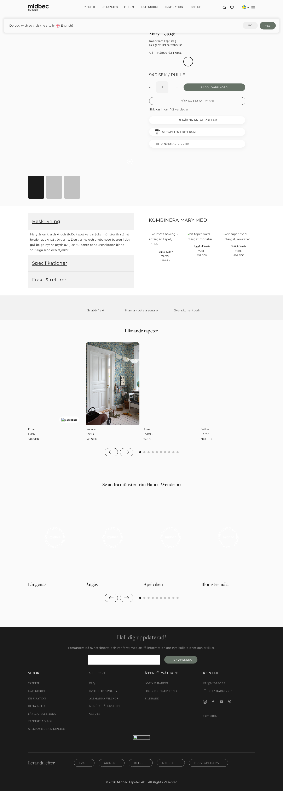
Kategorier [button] (150, 7)
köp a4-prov (197, 101)
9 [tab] (178, 452)
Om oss (94, 713)
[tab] (36, 187)
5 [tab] (161, 452)
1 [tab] (144, 452)
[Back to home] (38, 7)
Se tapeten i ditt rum (118, 7)
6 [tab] (165, 452)
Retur (139, 762)
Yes (267, 25)
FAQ (92, 683)
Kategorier (37, 691)
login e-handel (156, 683)
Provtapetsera (206, 762)
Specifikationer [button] (49, 263)
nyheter (169, 762)
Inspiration (174, 7)
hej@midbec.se (214, 683)
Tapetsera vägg (40, 721)
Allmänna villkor (103, 698)
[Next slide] (126, 452)
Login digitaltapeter (161, 691)
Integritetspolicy (103, 691)
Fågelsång (170, 41)
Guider (109, 762)
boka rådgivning (221, 691)
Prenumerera (181, 659)
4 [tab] (157, 452)
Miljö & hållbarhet (104, 706)
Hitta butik (37, 706)
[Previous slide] (111, 452)
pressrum (210, 716)
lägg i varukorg (214, 87)
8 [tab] (173, 452)
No (250, 25)
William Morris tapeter (46, 728)
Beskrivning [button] (46, 221)
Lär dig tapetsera (42, 713)
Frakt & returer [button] (49, 280)
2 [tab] (149, 452)
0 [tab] (140, 452)
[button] (224, 7)
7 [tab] (169, 452)
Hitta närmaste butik (172, 143)
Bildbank (152, 698)
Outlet (195, 7)
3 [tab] (153, 452)
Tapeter (89, 7)
